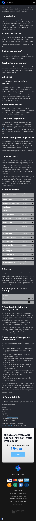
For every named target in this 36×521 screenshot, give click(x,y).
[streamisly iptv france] (3, 2)
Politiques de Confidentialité (18, 493)
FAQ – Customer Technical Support (18, 501)
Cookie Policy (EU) (18, 504)
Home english (18, 490)
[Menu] (34, 2)
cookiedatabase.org (7, 425)
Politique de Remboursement (18, 496)
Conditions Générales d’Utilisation (18, 498)
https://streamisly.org (15, 20)
